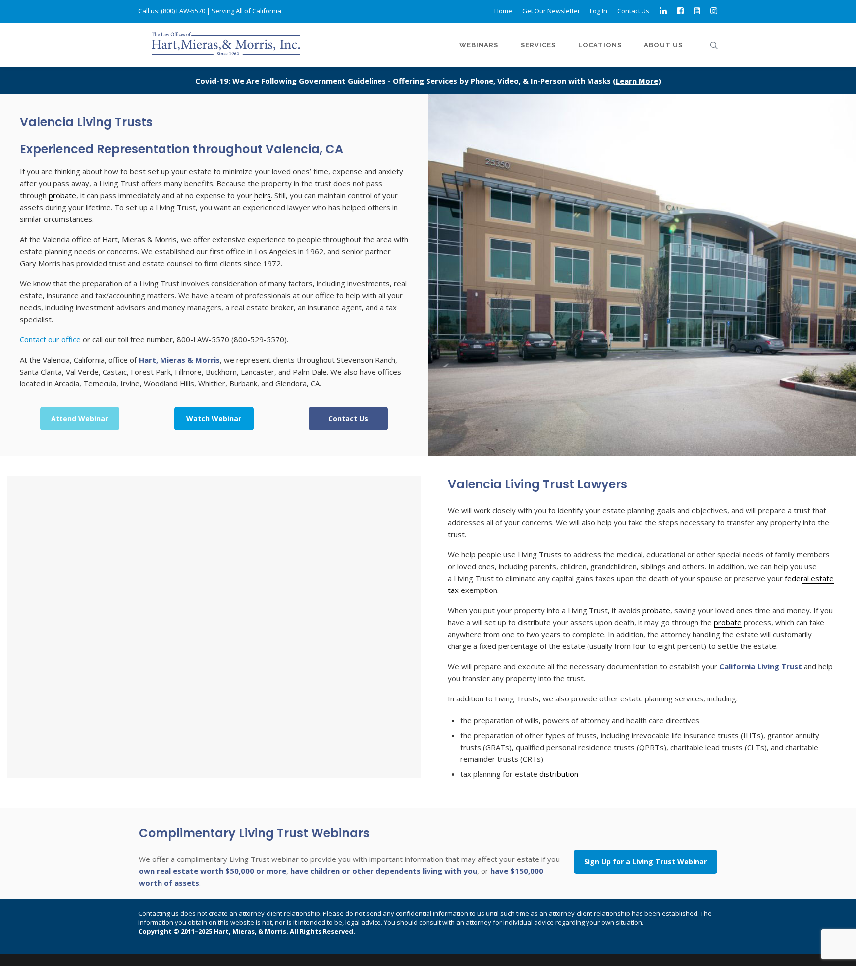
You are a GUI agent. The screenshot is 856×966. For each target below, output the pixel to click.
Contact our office (50, 339)
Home (503, 10)
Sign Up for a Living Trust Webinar (645, 861)
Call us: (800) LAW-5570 (171, 10)
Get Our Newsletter (551, 10)
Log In (598, 10)
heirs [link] (262, 195)
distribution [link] (558, 774)
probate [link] (62, 195)
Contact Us (633, 10)
